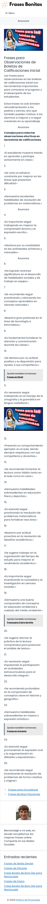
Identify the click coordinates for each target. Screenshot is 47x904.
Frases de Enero (14, 881)
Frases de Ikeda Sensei (18, 863)
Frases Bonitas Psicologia (24, 794)
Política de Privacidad (28, 899)
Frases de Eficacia (15, 868)
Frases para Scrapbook (23, 789)
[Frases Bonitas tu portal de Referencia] (21, 4)
